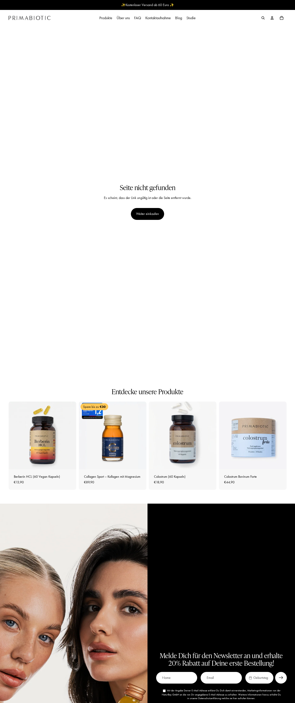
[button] (259, 678)
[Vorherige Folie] (15, 435)
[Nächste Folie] (69, 435)
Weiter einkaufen (147, 214)
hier (235, 698)
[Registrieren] (281, 678)
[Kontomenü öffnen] (272, 18)
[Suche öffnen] (263, 18)
